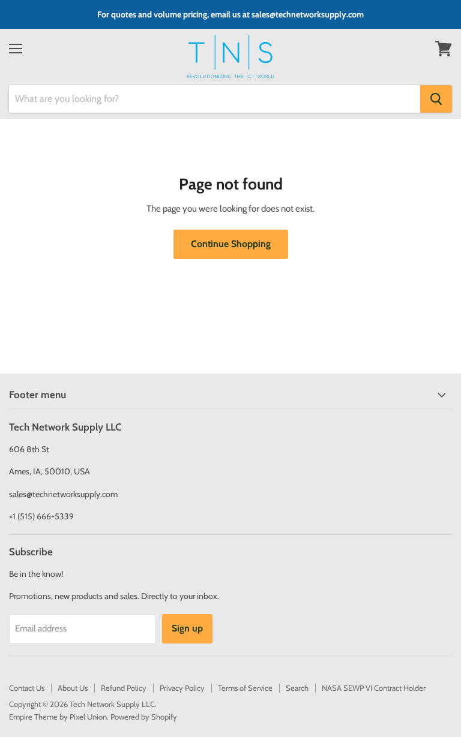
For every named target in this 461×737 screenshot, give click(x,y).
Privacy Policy (182, 688)
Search (297, 688)
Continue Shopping (231, 243)
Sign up (187, 628)
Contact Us (26, 688)
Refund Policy (123, 688)
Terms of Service (245, 688)
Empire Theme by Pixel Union (58, 716)
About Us (73, 688)
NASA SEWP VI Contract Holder (374, 688)
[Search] (436, 99)
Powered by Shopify (143, 716)
